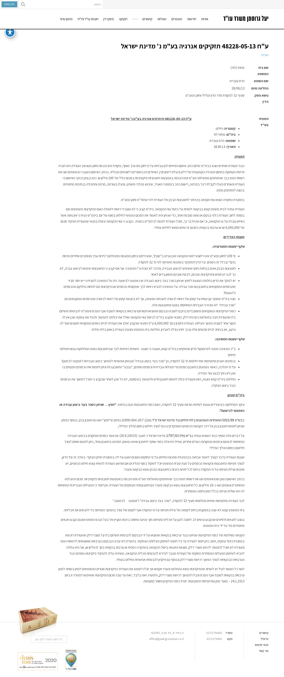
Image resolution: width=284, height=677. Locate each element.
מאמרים (177, 19)
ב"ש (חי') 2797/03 (178, 435)
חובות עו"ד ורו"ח (88, 19)
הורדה (264, 55)
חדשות (191, 19)
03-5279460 (214, 633)
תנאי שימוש (261, 645)
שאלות (162, 19)
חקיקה (123, 19)
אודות (204, 19)
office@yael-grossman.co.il (166, 639)
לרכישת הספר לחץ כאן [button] (48, 639)
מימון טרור (66, 19)
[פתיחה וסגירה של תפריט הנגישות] (10, 32)
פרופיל (264, 639)
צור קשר (263, 651)
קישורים (147, 19)
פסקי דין (108, 19)
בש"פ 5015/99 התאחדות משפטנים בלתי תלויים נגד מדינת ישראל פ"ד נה (195, 420)
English (9, 4)
